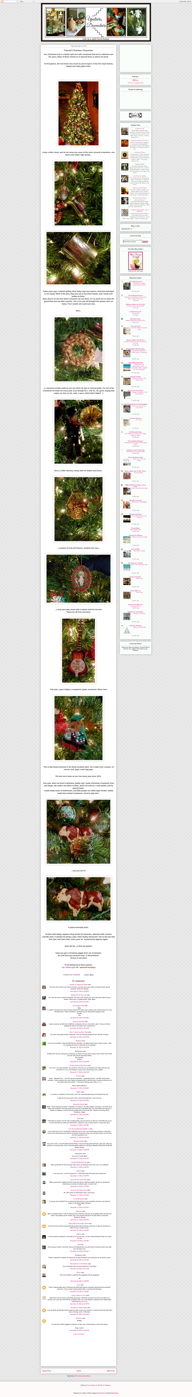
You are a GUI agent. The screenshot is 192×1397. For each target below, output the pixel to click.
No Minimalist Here (135, 432)
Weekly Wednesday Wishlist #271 (135, 320)
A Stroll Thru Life (135, 311)
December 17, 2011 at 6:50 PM (79, 1167)
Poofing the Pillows (135, 535)
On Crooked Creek (78, 1005)
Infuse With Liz (135, 591)
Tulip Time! (139, 592)
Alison (79, 1272)
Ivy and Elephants (78, 1199)
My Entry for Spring (140, 176)
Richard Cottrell (79, 1141)
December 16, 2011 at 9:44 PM (79, 1002)
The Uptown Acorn (135, 281)
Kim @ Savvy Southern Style (79, 1032)
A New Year (139, 578)
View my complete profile (135, 83)
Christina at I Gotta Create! (78, 1307)
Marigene (79, 1041)
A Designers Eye (135, 606)
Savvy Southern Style (135, 457)
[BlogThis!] (87, 975)
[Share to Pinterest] (93, 975)
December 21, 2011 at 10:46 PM (79, 1314)
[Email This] (85, 975)
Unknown (79, 1211)
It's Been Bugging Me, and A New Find (140, 210)
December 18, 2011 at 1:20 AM (79, 1230)
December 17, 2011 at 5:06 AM (79, 1088)
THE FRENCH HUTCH (135, 363)
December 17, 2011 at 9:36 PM (79, 1220)
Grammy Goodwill (78, 1021)
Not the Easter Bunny (139, 198)
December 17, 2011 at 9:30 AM (79, 1114)
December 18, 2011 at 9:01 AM (79, 1260)
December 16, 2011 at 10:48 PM (79, 1047)
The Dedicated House (135, 295)
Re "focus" (139, 420)
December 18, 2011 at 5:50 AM (79, 1241)
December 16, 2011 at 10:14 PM (79, 1028)
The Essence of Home (135, 563)
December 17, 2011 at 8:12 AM (79, 1100)
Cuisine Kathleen (135, 577)
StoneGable (136, 528)
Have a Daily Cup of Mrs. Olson (78, 1223)
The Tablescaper (69, 967)
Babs (136, 80)
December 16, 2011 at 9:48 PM (79, 1018)
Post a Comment (78, 1334)
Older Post (111, 1371)
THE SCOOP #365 (135, 530)
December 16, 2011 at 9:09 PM (79, 991)
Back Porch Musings (135, 604)
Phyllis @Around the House (78, 1065)
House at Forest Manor (135, 390)
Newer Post (46, 1371)
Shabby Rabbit (139, 164)
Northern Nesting (135, 625)
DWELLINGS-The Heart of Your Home (135, 485)
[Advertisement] (79, 1352)
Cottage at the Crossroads (135, 450)
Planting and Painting (139, 188)
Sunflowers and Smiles (135, 612)
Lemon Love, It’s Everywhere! (135, 306)
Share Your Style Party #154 (139, 564)
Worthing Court (135, 319)
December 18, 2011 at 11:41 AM (79, 1268)
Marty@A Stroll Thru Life (78, 995)
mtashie (78, 1234)
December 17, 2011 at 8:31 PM (79, 1207)
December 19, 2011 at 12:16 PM (79, 1304)
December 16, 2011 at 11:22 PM (79, 1061)
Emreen (78, 1076)
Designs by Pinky (135, 514)
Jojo (78, 1244)
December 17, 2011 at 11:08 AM (79, 1150)
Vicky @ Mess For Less (78, 1295)
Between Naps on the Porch (135, 304)
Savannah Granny (78, 1104)
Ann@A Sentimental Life (78, 1162)
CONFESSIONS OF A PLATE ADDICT (135, 404)
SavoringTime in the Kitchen (79, 1264)
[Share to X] (89, 975)
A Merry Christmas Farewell (139, 537)
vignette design (135, 376)
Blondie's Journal (136, 500)
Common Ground (135, 418)
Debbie (78, 1092)
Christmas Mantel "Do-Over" (140, 140)
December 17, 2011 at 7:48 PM (79, 1195)
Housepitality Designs (135, 441)
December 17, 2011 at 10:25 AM (79, 1137)
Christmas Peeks (139, 152)
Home (79, 1371)
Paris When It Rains (139, 551)
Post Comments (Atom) (83, 1376)
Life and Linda (135, 326)
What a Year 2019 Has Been (139, 488)
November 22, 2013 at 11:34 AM (79, 1330)
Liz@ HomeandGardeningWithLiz (78, 1129)
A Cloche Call (139, 128)
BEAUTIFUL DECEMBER (139, 502)
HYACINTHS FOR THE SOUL (135, 349)
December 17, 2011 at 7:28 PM (79, 1176)
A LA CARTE (135, 549)
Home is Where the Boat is (135, 340)
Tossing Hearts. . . (139, 472)
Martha (79, 1171)
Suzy (78, 1285)
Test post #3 (135, 313)
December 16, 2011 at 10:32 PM (79, 1037)
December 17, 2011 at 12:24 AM (79, 1072)
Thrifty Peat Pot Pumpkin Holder (135, 451)
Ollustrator (101, 1393)
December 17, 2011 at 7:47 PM (79, 1186)
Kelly (78, 1118)
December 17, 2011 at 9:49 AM (79, 1125)
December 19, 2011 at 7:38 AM (79, 1291)
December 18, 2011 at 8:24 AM (79, 1251)
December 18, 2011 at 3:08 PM (79, 1281)
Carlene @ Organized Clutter (79, 984)
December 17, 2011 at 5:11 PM (79, 1158)
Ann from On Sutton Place (78, 1179)
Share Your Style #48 (139, 627)
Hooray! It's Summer (139, 613)
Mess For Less (83, 1301)
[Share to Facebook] (91, 975)
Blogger (116, 1393)
